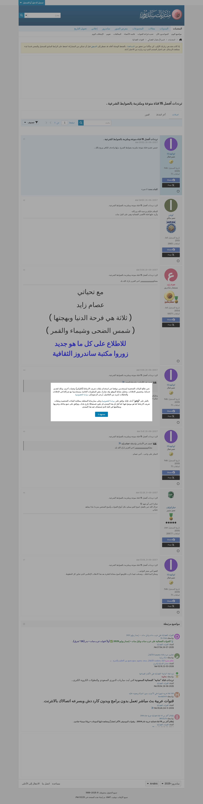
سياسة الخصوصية (81, 395)
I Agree (101, 414)
